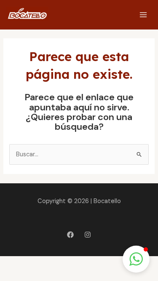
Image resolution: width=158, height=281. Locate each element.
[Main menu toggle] (143, 14)
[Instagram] (87, 234)
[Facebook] (70, 234)
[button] (136, 259)
